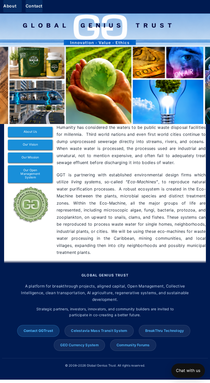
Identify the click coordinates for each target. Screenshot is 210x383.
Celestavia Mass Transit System (99, 331)
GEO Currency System (79, 345)
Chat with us (188, 370)
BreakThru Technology (164, 331)
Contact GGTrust (38, 331)
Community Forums (133, 345)
